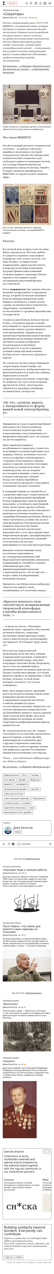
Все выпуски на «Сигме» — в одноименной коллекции (26, 71)
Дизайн (22, 780)
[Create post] (35, 3)
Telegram (18, 1262)
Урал (31, 807)
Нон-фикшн (9, 780)
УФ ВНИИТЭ (22, 784)
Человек (35, 775)
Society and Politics (12, 866)
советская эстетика (13, 794)
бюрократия (39, 798)
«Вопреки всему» (11, 10)
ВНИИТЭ (8, 784)
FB (24, 1262)
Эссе (24, 775)
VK (26, 1262)
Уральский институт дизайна (17, 812)
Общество (35, 780)
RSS (49, 1262)
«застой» (35, 789)
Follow (18, 832)
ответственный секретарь (16, 798)
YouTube (39, 1262)
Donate (12, 3)
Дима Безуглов (10, 17)
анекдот (27, 803)
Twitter (45, 1262)
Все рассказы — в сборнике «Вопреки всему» (26, 66)
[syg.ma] (4, 3)
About (19, 1257)
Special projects (14, 1151)
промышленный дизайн (15, 789)
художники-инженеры (15, 807)
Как (6, 177)
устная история (11, 803)
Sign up (8, 1257)
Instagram (31, 1262)
